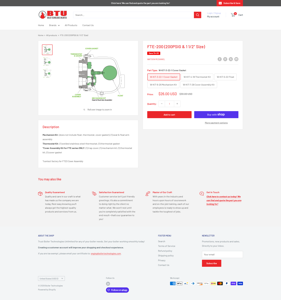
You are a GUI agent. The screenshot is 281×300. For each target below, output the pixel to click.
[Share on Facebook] (220, 59)
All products (51, 35)
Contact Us (88, 25)
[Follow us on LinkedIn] (108, 284)
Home (41, 25)
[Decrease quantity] (162, 104)
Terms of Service (166, 246)
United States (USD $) (49, 278)
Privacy (161, 260)
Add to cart (169, 114)
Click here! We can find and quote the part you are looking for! (140, 3)
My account (213, 16)
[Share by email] (236, 59)
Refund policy (165, 250)
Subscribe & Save (231, 3)
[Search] (197, 15)
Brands (52, 25)
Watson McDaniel (156, 59)
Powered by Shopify (47, 289)
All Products (71, 25)
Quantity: (152, 103)
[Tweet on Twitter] (231, 59)
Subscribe (211, 263)
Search (161, 241)
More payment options (216, 122)
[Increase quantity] (177, 104)
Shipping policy (166, 255)
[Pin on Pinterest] (225, 59)
